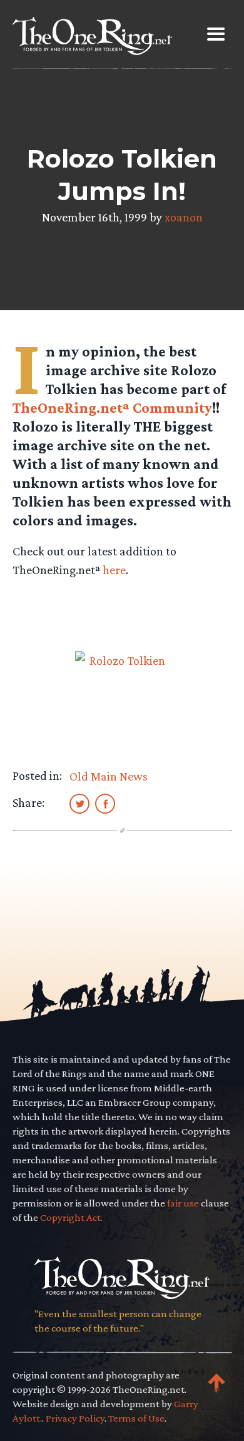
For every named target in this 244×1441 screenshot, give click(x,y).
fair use (183, 1203)
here (114, 570)
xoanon (184, 217)
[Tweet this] (79, 803)
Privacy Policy (75, 1418)
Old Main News (108, 776)
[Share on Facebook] (105, 803)
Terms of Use (136, 1418)
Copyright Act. (71, 1217)
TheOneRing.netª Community (112, 407)
